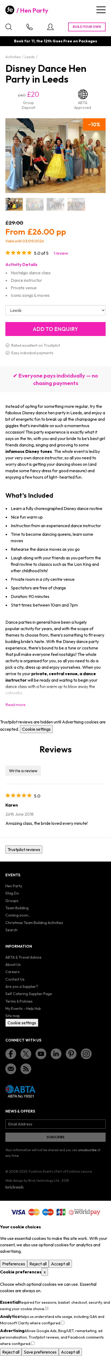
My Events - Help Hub (23, 1008)
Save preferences (40, 1352)
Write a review (23, 770)
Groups (11, 900)
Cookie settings (36, 729)
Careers (12, 971)
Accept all (60, 1263)
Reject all (38, 1263)
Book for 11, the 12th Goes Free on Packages (55, 41)
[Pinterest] (71, 1053)
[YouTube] (40, 1053)
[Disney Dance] (14, 204)
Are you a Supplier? (21, 986)
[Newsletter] (10, 1068)
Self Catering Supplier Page (28, 993)
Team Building (17, 908)
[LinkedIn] (56, 1053)
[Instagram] (86, 1053)
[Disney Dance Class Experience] (76, 204)
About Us (13, 964)
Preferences (13, 1263)
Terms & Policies (19, 1001)
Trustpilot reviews (24, 849)
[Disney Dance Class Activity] (35, 204)
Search (11, 930)
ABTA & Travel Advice (23, 957)
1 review (61, 253)
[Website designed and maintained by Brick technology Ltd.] (14, 1187)
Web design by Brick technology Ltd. (32, 1180)
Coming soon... (18, 915)
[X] (25, 1053)
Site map (12, 1015)
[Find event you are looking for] (8, 26)
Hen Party (34, 10)
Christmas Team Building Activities (34, 922)
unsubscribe (87, 1150)
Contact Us (15, 979)
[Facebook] (10, 1053)
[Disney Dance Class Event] (55, 204)
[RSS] (25, 1068)
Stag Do (12, 893)
